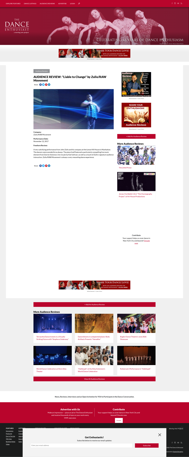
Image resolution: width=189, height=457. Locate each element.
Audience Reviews (47, 3)
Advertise (62, 3)
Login (72, 3)
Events (21, 431)
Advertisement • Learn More (94, 59)
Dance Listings (30, 3)
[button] (78, 3)
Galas (20, 441)
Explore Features (13, 3)
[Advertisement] (136, 217)
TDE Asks (9, 439)
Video (8, 444)
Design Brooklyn (178, 451)
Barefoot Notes (10, 441)
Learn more (72, 418)
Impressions (9, 431)
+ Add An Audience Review (136, 136)
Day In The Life (10, 436)
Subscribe (147, 445)
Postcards (9, 433)
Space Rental (22, 439)
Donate (118, 420)
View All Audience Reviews (94, 379)
